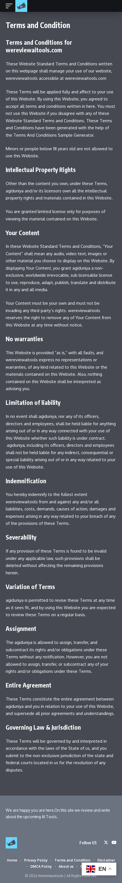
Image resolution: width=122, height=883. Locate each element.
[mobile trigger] (10, 6)
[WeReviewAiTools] (21, 6)
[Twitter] (106, 843)
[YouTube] (114, 843)
